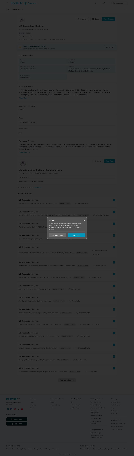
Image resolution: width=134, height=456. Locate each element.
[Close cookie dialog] (84, 220)
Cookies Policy (57, 235)
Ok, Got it (76, 235)
